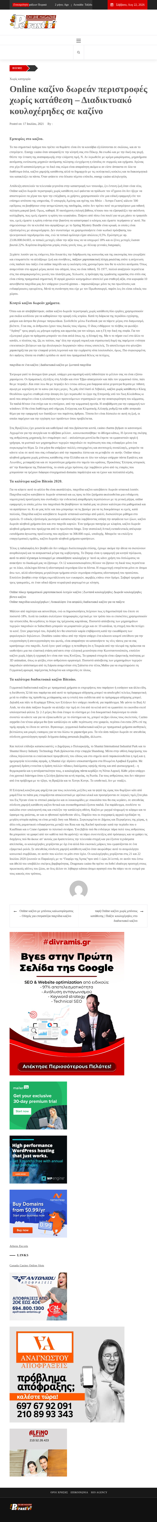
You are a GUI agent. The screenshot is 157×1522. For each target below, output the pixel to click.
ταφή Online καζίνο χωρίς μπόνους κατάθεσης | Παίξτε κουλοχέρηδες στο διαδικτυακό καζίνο (114, 915)
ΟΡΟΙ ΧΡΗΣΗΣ (59, 1492)
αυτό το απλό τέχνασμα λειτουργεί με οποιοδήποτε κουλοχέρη (48, 558)
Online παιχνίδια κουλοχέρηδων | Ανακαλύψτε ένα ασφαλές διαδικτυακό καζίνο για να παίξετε (67, 601)
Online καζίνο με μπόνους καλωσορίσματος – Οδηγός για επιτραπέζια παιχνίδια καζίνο (46, 913)
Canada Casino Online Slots (27, 1265)
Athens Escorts (19, 1246)
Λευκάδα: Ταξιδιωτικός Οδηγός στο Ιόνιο (83, 4)
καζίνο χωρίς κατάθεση (121, 389)
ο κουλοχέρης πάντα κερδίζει (80, 770)
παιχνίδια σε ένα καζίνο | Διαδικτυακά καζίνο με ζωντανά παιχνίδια (50, 364)
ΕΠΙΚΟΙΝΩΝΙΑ (79, 1492)
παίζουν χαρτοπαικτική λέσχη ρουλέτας (96, 259)
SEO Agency (99, 1492)
